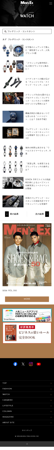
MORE (27, 299)
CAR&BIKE (8, 400)
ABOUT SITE (8, 423)
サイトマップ (27, 430)
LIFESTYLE (8, 406)
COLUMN (7, 411)
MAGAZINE (8, 417)
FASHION (7, 389)
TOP (5, 383)
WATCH (6, 394)
